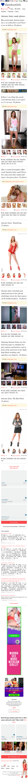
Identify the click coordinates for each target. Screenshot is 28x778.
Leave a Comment (16, 79)
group (18, 213)
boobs (6, 82)
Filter (12, 9)
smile (7, 86)
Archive (18, 9)
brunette (7, 213)
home (20, 82)
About (17, 11)
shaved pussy (21, 84)
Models (4, 11)
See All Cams (14, 522)
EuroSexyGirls (13, 4)
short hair (3, 86)
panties (9, 84)
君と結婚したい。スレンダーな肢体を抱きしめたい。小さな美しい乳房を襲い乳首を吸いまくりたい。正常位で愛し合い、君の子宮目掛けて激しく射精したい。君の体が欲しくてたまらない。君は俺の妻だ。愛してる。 (13, 538)
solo (10, 86)
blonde (4, 458)
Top (24, 9)
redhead (16, 84)
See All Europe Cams (14, 757)
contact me (18, 775)
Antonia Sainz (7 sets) (12, 29)
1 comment (17, 210)
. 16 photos (14, 173)
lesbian (25, 213)
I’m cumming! (14, 711)
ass (3, 334)
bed (3, 82)
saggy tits (15, 161)
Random (11, 11)
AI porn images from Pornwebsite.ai (10, 526)
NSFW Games (22, 526)
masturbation (4, 84)
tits (12, 163)
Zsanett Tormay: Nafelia (6, 533)
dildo (17, 82)
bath (6, 334)
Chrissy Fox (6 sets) (19, 181)
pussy (13, 84)
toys (13, 86)
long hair (3, 215)
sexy (18, 215)
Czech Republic (12, 82)
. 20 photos (13, 22)
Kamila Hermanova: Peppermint (8, 595)
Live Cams (5, 9)
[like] (1, 79)
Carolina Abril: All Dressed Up (7, 563)
